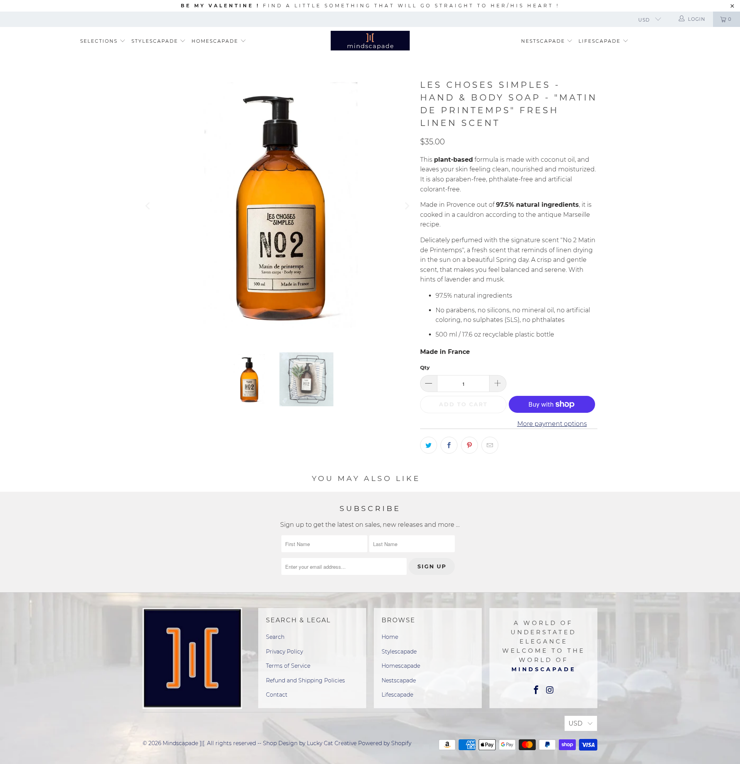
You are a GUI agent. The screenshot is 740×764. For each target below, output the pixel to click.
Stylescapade (155, 41)
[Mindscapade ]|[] (370, 41)
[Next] (406, 206)
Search (275, 636)
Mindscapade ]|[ (183, 743)
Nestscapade (544, 41)
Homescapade (216, 41)
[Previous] (148, 206)
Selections (99, 41)
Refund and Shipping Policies (305, 680)
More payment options (552, 423)
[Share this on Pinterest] (469, 445)
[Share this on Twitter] (428, 445)
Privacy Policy (284, 651)
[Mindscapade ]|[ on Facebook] (536, 690)
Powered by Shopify (384, 743)
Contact (277, 694)
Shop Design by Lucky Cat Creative (310, 743)
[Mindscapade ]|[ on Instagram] (550, 690)
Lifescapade (600, 41)
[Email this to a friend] (489, 445)
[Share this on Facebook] (449, 445)
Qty (425, 367)
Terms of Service (288, 665)
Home (390, 636)
